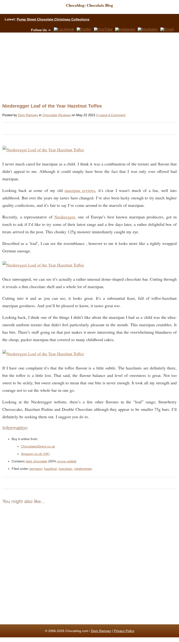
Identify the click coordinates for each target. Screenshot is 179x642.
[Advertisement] (87, 67)
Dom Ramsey (28, 115)
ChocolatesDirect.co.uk (38, 446)
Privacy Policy (124, 631)
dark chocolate (36, 461)
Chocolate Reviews (56, 115)
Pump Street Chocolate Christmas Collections (53, 19)
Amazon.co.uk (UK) (35, 454)
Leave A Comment (111, 115)
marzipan (65, 469)
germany (35, 469)
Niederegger (64, 217)
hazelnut (50, 469)
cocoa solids (66, 461)
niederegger (83, 469)
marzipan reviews (80, 190)
